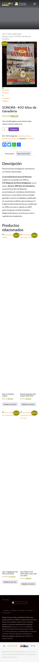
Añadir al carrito (10, 404)
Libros (11, 36)
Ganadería (21, 136)
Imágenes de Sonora (19, 627)
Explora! (14, 610)
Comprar (13, 129)
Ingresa (6, 610)
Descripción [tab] (9, 154)
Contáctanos (6, 613)
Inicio (4, 34)
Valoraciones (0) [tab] (23, 154)
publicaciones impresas (10, 138)
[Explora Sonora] (14, 4)
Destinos (22, 610)
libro (10, 141)
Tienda (9, 34)
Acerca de (5, 599)
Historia (5, 141)
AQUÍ (4, 631)
